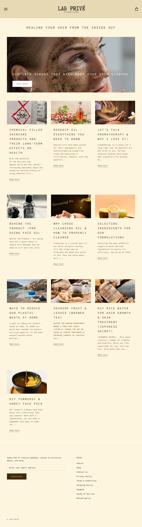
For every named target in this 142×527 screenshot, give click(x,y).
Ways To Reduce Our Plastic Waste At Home (24, 312)
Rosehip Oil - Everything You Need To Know (69, 134)
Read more (22, 84)
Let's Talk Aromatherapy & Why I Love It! (113, 134)
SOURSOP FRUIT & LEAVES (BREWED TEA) (70, 312)
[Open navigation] (5, 9)
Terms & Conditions (87, 481)
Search (80, 463)
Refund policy (84, 498)
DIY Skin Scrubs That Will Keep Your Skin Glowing (70, 74)
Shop (79, 467)
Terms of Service (85, 494)
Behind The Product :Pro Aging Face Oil (24, 228)
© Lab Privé (13, 519)
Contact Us (82, 472)
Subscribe (16, 476)
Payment (80, 489)
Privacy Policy (84, 476)
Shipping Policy (85, 485)
